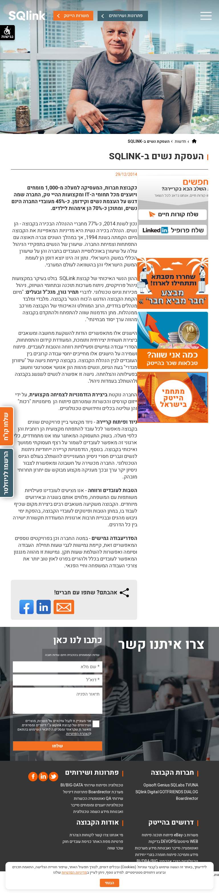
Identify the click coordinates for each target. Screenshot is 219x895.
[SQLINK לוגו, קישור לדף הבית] (27, 16)
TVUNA (191, 785)
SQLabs (177, 785)
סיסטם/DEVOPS (175, 842)
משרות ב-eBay (186, 835)
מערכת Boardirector (105, 792)
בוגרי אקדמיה (170, 861)
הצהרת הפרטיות (78, 733)
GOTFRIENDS (171, 792)
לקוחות (88, 835)
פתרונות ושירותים (126, 15)
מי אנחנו (116, 835)
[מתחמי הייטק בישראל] (172, 397)
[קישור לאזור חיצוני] (26, 607)
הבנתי (109, 883)
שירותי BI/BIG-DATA (77, 785)
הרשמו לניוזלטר (6, 473)
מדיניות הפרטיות (74, 872)
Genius (163, 785)
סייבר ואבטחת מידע (165, 848)
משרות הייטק (76, 15)
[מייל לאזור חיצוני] (64, 607)
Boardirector (187, 799)
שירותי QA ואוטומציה (105, 799)
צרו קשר (102, 835)
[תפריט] (205, 15)
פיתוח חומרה (166, 855)
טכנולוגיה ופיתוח (109, 785)
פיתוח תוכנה (163, 835)
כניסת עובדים (81, 842)
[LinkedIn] (43, 776)
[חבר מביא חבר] (172, 283)
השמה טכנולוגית (86, 812)
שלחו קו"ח (6, 426)
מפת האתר (101, 842)
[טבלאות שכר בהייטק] (172, 340)
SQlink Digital (147, 792)
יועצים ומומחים (93, 805)
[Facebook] (33, 776)
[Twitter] (53, 776)
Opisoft (150, 785)
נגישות (7, 36)
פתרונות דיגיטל (75, 792)
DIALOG (191, 792)
